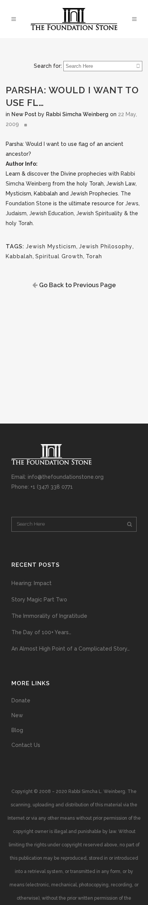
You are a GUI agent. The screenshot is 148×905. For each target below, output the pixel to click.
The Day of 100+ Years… (41, 632)
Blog (17, 730)
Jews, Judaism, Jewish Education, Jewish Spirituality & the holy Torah (73, 213)
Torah (94, 256)
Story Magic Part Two (39, 599)
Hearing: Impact (31, 583)
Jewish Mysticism (51, 246)
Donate (20, 700)
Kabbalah (19, 256)
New (17, 715)
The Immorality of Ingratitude (49, 616)
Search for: (48, 66)
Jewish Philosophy (105, 246)
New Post (23, 114)
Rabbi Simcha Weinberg (77, 114)
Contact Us (25, 745)
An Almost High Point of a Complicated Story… (70, 649)
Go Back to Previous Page (77, 285)
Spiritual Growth (59, 256)
